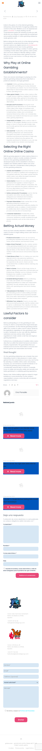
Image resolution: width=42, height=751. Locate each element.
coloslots (11, 31)
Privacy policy (19, 748)
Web (4, 561)
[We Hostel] (21, 2)
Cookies (11, 748)
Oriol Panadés (18, 17)
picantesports (33, 45)
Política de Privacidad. (27, 711)
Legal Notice (30, 748)
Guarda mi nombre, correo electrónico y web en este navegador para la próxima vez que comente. (19, 569)
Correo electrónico (10, 553)
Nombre (6, 546)
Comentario (7, 524)
